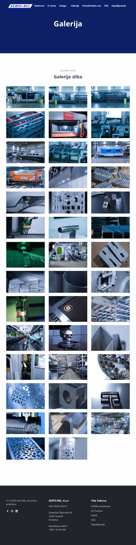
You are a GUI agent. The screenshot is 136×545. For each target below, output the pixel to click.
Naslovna (39, 5)
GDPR (94, 515)
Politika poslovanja (100, 506)
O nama (51, 5)
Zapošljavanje (119, 5)
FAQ (106, 5)
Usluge (62, 5)
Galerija (75, 5)
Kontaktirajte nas (91, 5)
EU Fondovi (97, 510)
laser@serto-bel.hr (58, 526)
